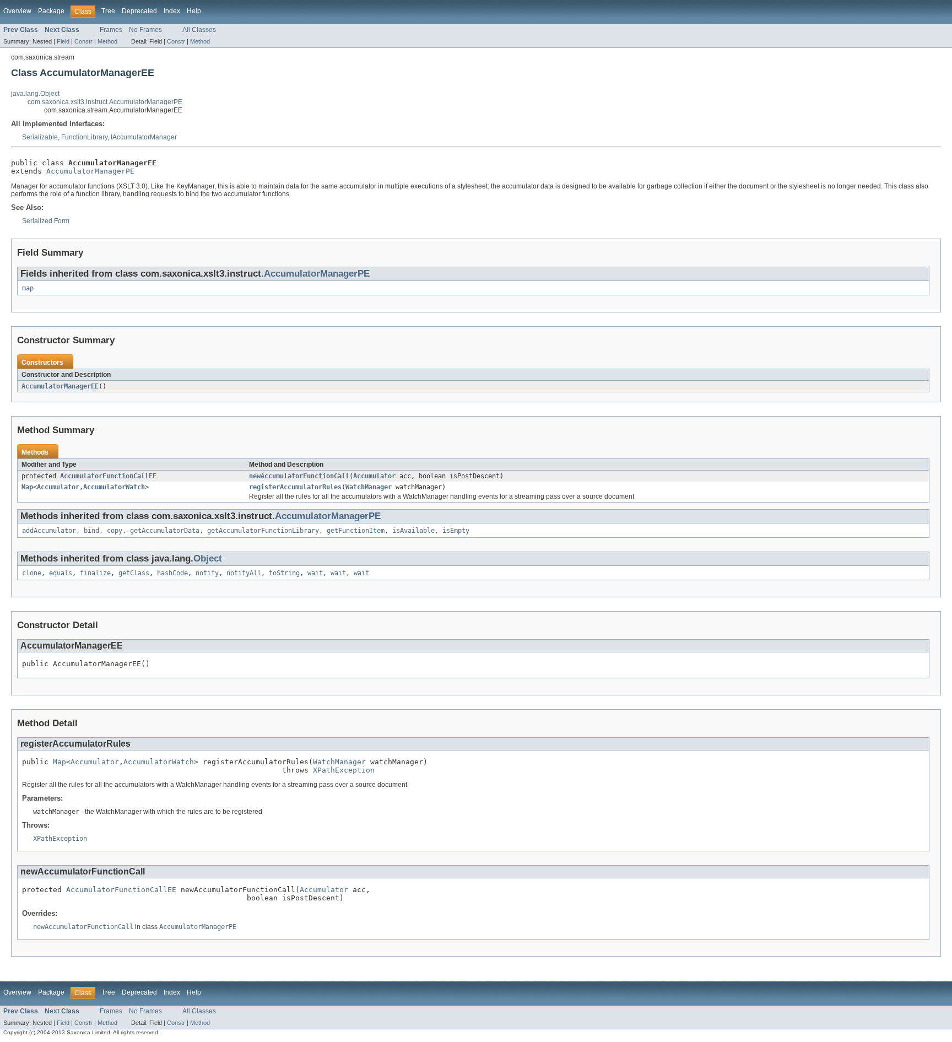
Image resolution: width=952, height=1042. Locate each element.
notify (207, 573)
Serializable (40, 137)
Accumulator (374, 476)
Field (63, 41)
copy (114, 531)
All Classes (199, 30)
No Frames (145, 30)
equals (60, 573)
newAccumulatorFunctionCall (299, 476)
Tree (108, 11)
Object (207, 558)
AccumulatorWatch (114, 487)
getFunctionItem (356, 531)
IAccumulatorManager (144, 137)
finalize (95, 573)
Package (51, 11)
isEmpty (455, 531)
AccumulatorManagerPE (90, 171)
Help (194, 11)
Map (27, 487)
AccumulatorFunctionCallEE (108, 476)
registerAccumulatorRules (295, 487)
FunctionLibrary (84, 137)
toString (284, 573)
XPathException (344, 770)
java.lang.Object (35, 94)
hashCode (172, 573)
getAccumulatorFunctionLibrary (263, 531)
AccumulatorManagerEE (60, 386)
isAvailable (413, 531)
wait (315, 573)
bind (91, 531)
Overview (17, 11)
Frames (111, 30)
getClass (133, 573)
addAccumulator (49, 531)
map (28, 288)
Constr (83, 41)
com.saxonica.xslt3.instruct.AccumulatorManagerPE (105, 102)
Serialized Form (45, 221)
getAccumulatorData (164, 531)
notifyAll (243, 573)
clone (31, 573)
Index (172, 11)
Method (107, 41)
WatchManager (368, 487)
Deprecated (139, 11)
